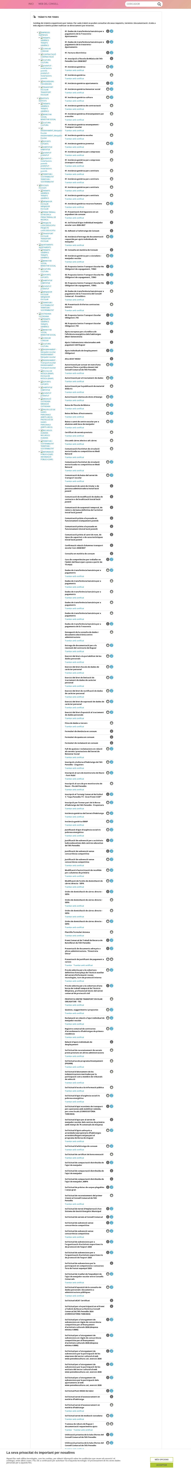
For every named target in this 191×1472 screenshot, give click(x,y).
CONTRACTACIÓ (47, 56)
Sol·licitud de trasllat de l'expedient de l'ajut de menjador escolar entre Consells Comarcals (84, 1276)
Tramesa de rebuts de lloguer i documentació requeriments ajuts (81, 1425)
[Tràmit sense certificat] (107, 960)
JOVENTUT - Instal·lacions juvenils (46, 75)
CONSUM (44, 51)
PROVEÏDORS (46, 84)
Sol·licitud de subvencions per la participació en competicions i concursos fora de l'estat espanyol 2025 (84, 1266)
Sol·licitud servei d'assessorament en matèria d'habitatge (82, 1397)
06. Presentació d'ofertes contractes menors (82, 305)
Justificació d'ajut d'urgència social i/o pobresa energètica (83, 830)
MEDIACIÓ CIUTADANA (45, 405)
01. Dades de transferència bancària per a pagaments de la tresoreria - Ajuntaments (84, 44)
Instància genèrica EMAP (76, 821)
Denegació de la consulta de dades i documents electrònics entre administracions (82, 634)
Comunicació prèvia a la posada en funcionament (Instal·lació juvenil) (81, 527)
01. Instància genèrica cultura (79, 97)
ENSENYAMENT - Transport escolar (48, 366)
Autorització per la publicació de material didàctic (84, 387)
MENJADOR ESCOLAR (45, 207)
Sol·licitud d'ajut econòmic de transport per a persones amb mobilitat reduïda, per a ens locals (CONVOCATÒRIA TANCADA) (84, 1110)
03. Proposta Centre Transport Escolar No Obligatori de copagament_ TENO (84, 267)
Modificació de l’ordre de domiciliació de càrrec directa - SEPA (84, 882)
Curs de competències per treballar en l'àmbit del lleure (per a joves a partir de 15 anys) (83, 562)
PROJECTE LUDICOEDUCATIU (48, 229)
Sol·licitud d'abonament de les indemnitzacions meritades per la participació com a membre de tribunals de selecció (83, 1075)
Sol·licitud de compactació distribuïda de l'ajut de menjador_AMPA (84, 1180)
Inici (31, 3)
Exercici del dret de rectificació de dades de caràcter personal (84, 692)
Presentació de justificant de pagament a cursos (84, 960)
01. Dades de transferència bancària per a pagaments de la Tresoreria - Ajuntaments (84, 34)
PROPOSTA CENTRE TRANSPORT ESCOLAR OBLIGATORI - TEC (83, 1000)
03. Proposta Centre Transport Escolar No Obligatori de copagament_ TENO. (84, 284)
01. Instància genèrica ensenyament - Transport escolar (82, 125)
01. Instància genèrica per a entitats (82, 170)
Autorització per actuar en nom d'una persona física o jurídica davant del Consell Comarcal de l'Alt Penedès (83, 367)
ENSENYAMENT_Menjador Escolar (51, 136)
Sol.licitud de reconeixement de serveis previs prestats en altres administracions (84, 1051)
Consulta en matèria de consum (80, 553)
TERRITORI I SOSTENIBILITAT (47, 180)
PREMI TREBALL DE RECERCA (48, 218)
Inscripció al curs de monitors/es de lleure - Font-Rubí (84, 774)
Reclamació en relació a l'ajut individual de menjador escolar (84, 1019)
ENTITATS (43, 101)
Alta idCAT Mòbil (72, 359)
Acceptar (161, 1465)
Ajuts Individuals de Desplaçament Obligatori (81, 351)
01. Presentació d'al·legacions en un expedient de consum (81, 213)
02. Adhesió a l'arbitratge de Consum (82, 231)
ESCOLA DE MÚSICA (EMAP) (47, 377)
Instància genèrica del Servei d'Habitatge (84, 813)
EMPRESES (43, 35)
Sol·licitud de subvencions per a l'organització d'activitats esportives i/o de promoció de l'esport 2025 (84, 1244)
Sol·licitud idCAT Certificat (77, 1300)
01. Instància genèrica (75, 67)
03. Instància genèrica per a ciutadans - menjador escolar (83, 257)
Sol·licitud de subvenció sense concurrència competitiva (79, 1224)
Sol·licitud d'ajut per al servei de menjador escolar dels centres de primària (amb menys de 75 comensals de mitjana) (84, 1122)
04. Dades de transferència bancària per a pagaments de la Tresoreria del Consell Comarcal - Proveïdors (84, 293)
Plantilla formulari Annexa (77, 932)
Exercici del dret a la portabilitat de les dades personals (83, 657)
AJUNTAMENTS (45, 247)
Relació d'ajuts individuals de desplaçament (78, 1043)
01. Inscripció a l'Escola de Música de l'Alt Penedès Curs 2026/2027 (84, 59)
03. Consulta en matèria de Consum (81, 250)
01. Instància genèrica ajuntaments (81, 83)
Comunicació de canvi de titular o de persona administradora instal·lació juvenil (82, 488)
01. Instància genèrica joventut (79, 143)
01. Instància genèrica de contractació (83, 105)
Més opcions (161, 1460)
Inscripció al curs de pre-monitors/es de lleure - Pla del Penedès (83, 784)
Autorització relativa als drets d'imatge (83, 397)
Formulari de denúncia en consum (81, 731)
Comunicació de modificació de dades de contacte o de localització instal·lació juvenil (84, 499)
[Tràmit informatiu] (107, 32)
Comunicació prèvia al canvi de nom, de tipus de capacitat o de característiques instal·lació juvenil (84, 537)
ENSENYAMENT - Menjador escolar (48, 355)
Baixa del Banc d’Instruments (78, 413)
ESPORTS (45, 144)
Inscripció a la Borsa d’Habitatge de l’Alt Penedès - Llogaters (83, 763)
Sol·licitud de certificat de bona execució (84, 1154)
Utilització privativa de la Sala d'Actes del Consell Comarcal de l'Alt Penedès (84, 1435)
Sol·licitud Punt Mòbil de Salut (79, 1391)
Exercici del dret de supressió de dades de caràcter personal (84, 702)
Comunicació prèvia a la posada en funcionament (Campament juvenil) (81, 519)
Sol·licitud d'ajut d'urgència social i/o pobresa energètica (82, 1096)
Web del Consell (48, 3)
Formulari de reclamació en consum (81, 743)
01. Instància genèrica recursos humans (83, 203)
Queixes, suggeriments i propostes (81, 1009)
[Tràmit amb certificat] (107, 67)
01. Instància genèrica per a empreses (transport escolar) (82, 161)
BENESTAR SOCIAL (48, 119)
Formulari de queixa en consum (79, 737)
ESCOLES (42, 188)
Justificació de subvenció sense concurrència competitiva (79, 852)
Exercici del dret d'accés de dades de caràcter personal (82, 668)
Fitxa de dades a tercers (76, 723)
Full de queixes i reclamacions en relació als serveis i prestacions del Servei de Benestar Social (83, 751)
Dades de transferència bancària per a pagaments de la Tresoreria (83, 625)
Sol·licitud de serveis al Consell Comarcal (84, 1217)
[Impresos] (111, 32)
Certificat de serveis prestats (78, 432)
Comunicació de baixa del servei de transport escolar (81, 476)
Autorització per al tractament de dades (84, 378)
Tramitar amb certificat (74, 70)
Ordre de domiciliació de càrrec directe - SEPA (83, 892)
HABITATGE (45, 149)
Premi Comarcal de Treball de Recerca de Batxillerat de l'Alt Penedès (83, 941)
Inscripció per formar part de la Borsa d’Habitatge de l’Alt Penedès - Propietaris (84, 803)
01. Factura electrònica (75, 52)
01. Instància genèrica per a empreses (82, 151)
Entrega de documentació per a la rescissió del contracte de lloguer (81, 646)
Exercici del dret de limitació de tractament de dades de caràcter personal (80, 680)
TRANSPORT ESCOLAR (46, 93)
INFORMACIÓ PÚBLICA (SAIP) (47, 458)
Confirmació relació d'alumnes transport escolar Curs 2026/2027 (84, 546)
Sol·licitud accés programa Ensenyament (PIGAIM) (84, 1062)
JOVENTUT (45, 155)
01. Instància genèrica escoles (79, 135)
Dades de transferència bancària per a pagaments (83, 571)
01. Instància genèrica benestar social (82, 89)
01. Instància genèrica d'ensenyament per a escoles (84, 115)
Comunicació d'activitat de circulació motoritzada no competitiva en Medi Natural (82, 451)
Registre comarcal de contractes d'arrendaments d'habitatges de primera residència (84, 1031)
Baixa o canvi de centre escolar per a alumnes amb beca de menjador (82, 422)
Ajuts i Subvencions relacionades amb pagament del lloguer (82, 343)
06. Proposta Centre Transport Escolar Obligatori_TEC (83, 316)
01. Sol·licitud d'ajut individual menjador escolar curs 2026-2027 (84, 223)
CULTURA (44, 62)
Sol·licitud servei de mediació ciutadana (83, 1415)
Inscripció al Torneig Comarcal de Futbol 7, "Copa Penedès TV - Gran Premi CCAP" (84, 795)
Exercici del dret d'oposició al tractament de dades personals (84, 713)
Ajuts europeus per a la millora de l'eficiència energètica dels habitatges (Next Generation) (83, 334)
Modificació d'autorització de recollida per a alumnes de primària (83, 871)
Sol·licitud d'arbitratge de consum (81, 1146)
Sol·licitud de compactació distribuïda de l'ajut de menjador (84, 1163)
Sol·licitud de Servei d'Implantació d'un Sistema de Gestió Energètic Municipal (83, 1209)
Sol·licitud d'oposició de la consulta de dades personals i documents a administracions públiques (83, 1290)
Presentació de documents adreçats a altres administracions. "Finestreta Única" (83, 951)
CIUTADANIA (44, 316)
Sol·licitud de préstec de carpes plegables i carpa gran (84, 1188)
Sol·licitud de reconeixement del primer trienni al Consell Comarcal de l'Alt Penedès (83, 1198)
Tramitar (68, 965)
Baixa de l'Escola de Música (77, 405)
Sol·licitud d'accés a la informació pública (84, 1087)
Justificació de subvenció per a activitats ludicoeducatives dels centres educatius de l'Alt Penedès (84, 843)
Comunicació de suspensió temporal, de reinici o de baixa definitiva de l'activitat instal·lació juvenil (84, 510)
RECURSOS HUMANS (45, 436)
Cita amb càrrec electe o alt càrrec (81, 440)
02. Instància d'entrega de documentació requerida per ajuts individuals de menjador (84, 239)
